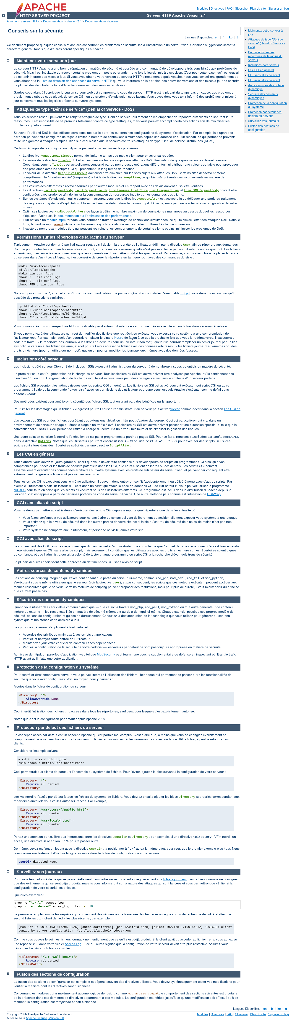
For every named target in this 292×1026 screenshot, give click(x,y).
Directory (187, 797)
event (58, 224)
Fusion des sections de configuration (263, 128)
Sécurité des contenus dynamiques (263, 96)
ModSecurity (106, 654)
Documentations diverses (102, 21)
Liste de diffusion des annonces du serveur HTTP (76, 81)
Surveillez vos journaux (263, 121)
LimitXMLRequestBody (201, 190)
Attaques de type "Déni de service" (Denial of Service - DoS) (266, 43)
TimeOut (64, 160)
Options (44, 441)
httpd (185, 293)
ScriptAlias (120, 445)
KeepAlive (131, 177)
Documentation (53, 21)
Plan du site (258, 8)
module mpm (56, 220)
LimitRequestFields (91, 190)
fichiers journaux (175, 879)
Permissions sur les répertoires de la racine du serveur (265, 56)
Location (119, 837)
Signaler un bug (278, 8)
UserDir (95, 849)
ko (230, 37)
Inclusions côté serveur (263, 65)
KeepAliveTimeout (72, 173)
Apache (12, 21)
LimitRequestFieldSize (128, 190)
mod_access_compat (143, 993)
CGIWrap (214, 494)
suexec (175, 409)
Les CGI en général (261, 70)
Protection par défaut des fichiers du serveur (265, 114)
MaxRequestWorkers (70, 211)
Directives (217, 8)
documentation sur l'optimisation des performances (94, 216)
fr (224, 37)
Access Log (73, 944)
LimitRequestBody (58, 190)
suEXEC (20, 490)
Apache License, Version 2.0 (45, 1018)
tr (238, 37)
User (186, 245)
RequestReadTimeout (56, 156)
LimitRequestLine (164, 190)
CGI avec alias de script (264, 80)
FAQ (229, 8)
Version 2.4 (74, 21)
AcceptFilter (148, 199)
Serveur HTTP (30, 21)
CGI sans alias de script (264, 75)
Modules (202, 8)
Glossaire (241, 8)
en (216, 37)
